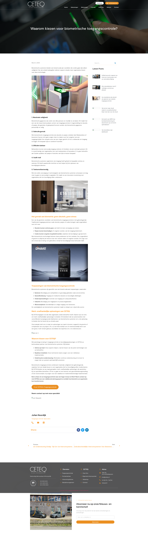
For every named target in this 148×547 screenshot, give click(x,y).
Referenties (84, 7)
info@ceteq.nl (106, 477)
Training (93, 7)
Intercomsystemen (66, 479)
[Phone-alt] (33, 423)
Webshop (84, 479)
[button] (78, 430)
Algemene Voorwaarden (89, 476)
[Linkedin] (44, 423)
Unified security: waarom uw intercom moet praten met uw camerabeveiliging (109, 77)
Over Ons (101, 7)
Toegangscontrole (66, 473)
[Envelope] (38, 423)
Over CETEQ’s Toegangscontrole (45, 387)
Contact (116, 7)
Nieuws (109, 7)
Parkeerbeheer (65, 476)
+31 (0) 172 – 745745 (107, 480)
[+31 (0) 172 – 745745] (100, 480)
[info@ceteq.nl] (100, 477)
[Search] (115, 63)
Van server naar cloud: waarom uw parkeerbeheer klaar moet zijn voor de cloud (110, 110)
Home (66, 7)
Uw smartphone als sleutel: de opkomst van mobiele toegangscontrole (109, 99)
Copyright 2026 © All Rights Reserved (74, 490)
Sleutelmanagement (67, 482)
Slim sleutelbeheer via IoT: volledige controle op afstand (109, 88)
